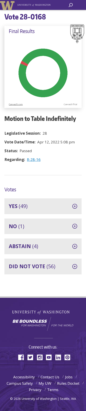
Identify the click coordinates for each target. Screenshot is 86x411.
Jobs (69, 376)
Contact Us (50, 376)
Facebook (22, 357)
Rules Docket (68, 383)
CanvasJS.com (16, 104)
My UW (45, 383)
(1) (16, 226)
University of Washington (43, 312)
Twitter (32, 357)
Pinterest (69, 357)
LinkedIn (59, 357)
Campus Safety (20, 383)
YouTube (50, 357)
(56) (32, 266)
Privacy (35, 389)
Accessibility (24, 376)
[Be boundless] (43, 324)
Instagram (41, 357)
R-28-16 (34, 159)
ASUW (8, 5)
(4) (23, 246)
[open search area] (70, 5)
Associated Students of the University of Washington (34, 4)
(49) (18, 206)
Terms (52, 389)
